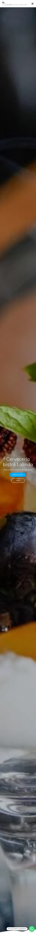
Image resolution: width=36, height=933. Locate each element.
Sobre (18, 480)
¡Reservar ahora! (18, 474)
